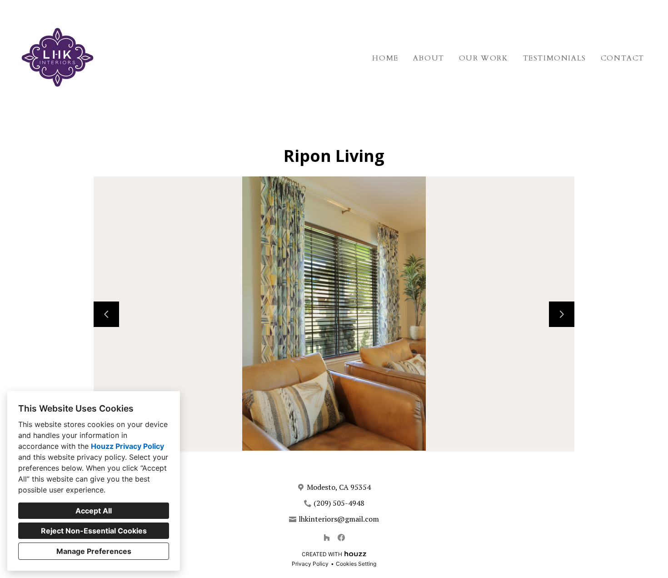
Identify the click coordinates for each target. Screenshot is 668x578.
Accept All (93, 510)
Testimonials (554, 58)
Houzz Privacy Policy (127, 446)
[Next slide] (561, 314)
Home (385, 58)
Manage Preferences (93, 551)
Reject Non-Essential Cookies (94, 530)
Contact (622, 58)
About (428, 58)
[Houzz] (327, 537)
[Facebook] (341, 537)
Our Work (483, 58)
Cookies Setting (356, 563)
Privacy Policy (310, 563)
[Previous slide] (106, 314)
